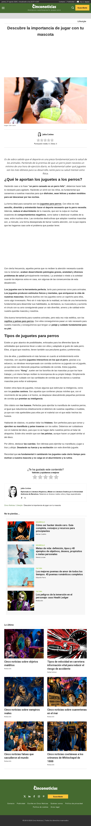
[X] (43, 151)
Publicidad (70, 2)
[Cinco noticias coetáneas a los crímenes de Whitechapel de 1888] (67, 736)
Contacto (62, 2)
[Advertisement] (45, 57)
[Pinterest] (43, 796)
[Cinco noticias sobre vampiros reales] (24, 691)
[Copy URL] (59, 151)
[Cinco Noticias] (45, 788)
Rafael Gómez (52, 672)
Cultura (39, 568)
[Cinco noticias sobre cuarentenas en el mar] (67, 691)
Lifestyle (82, 21)
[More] (65, 151)
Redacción (39, 601)
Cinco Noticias (9, 505)
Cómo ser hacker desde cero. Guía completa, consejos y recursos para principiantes (55, 528)
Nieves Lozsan (41, 557)
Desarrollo (40, 522)
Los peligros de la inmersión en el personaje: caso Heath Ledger (54, 596)
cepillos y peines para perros (19, 321)
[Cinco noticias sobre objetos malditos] (24, 644)
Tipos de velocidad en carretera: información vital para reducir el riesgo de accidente (66, 665)
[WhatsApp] (54, 151)
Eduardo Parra (41, 578)
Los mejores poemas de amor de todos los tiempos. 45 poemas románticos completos (59, 573)
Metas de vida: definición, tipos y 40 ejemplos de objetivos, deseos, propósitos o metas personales (59, 551)
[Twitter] (24, 796)
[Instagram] (39, 796)
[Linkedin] (29, 796)
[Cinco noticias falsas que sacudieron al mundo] (24, 736)
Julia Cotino (48, 134)
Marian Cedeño (41, 534)
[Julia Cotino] (39, 134)
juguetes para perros (50, 203)
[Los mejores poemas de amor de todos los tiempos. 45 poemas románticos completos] (21, 577)
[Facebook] (48, 151)
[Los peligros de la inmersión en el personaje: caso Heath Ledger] (21, 601)
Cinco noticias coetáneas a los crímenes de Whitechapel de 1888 (65, 758)
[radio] (34, 477)
